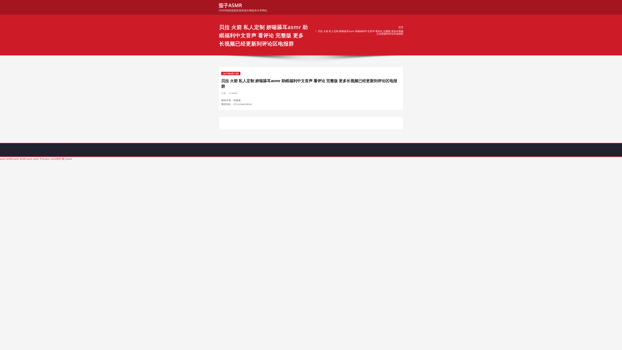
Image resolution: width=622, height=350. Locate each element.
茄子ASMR (230, 5)
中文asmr (45, 158)
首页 (400, 27)
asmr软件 (56, 158)
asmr (235, 93)
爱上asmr (67, 158)
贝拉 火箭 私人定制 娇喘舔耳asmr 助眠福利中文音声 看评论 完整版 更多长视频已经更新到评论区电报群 (360, 32)
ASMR (9, 158)
